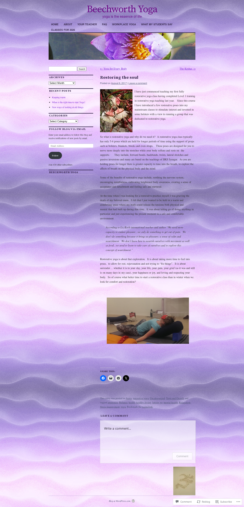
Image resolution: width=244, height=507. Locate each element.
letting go (157, 402)
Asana (129, 398)
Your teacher (87, 24)
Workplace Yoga (124, 24)
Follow (55, 155)
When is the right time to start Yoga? (68, 102)
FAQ (104, 24)
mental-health (171, 402)
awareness (113, 402)
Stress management (110, 406)
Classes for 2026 (63, 30)
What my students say (157, 24)
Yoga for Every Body (113, 68)
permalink (147, 406)
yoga (123, 406)
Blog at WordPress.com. (120, 500)
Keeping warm (58, 97)
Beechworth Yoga (122, 9)
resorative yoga (141, 398)
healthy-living (143, 402)
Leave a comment (137, 83)
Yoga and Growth (175, 398)
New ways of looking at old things (67, 107)
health (132, 402)
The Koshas (188, 68)
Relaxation (184, 402)
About (68, 24)
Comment (182, 456)
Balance (123, 402)
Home (55, 24)
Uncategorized (157, 398)
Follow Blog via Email (67, 129)
